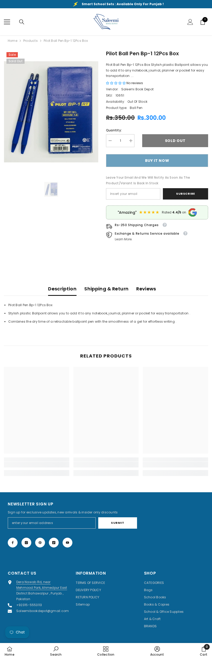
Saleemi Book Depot (137, 89)
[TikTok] (54, 542)
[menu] (7, 22)
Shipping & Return (106, 288)
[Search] (22, 22)
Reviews (146, 288)
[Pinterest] (40, 542)
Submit (117, 523)
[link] (36, 464)
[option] (51, 112)
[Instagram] (26, 542)
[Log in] (190, 22)
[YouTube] (67, 542)
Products (30, 40)
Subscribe (185, 194)
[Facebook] (13, 542)
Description (62, 288)
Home (12, 40)
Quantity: (114, 130)
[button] (116, 83)
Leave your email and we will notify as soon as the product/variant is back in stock (148, 180)
